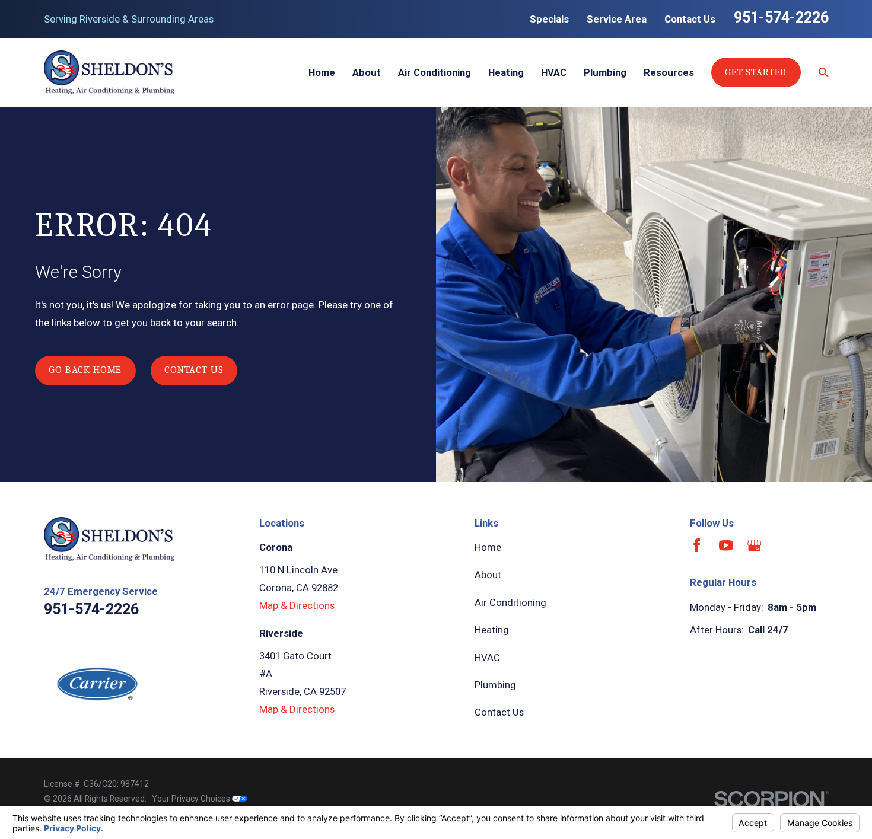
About (488, 574)
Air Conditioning (510, 602)
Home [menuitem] (321, 72)
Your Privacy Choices (192, 798)
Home (488, 547)
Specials (549, 19)
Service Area (617, 19)
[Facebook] (697, 545)
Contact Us (689, 19)
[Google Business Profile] (754, 545)
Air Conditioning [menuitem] (434, 72)
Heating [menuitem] (506, 72)
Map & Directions (297, 605)
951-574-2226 (781, 17)
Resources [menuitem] (669, 72)
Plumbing (495, 685)
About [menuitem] (366, 72)
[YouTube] (726, 545)
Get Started (756, 72)
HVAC (487, 657)
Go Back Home (85, 369)
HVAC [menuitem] (554, 72)
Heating (492, 630)
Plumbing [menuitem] (605, 72)
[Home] (109, 72)
